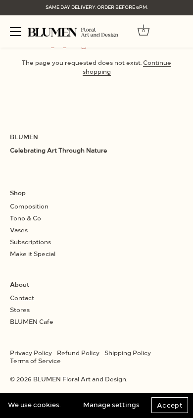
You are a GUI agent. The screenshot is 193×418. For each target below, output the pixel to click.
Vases (19, 229)
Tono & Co (25, 217)
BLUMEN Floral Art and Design (79, 378)
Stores (20, 309)
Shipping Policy (127, 352)
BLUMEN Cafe (31, 321)
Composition (29, 206)
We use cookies (33, 404)
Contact (22, 297)
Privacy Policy (31, 352)
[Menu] (16, 32)
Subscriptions (30, 241)
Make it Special (32, 253)
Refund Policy (78, 352)
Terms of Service (35, 360)
